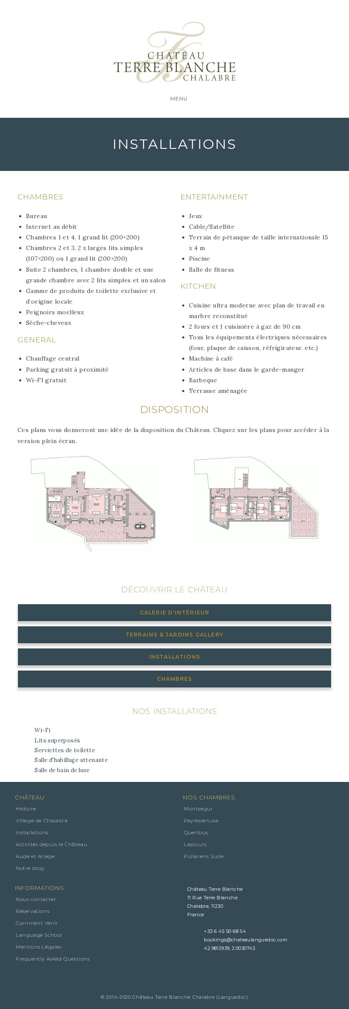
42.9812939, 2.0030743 (229, 948)
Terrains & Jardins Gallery (174, 634)
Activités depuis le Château (51, 844)
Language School (39, 935)
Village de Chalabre (41, 820)
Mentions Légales (39, 947)
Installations (174, 657)
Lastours (195, 844)
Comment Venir (37, 923)
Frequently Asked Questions (53, 958)
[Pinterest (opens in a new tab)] (149, 11)
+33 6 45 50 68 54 (225, 931)
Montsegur (198, 808)
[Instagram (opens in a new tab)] (180, 11)
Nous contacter (36, 899)
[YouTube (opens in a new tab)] (211, 11)
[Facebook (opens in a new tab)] (124, 11)
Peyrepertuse (201, 820)
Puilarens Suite (204, 856)
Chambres (174, 679)
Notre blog (30, 868)
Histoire (26, 808)
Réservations (32, 911)
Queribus (196, 832)
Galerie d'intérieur (175, 612)
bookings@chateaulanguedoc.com (245, 940)
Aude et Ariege (35, 856)
